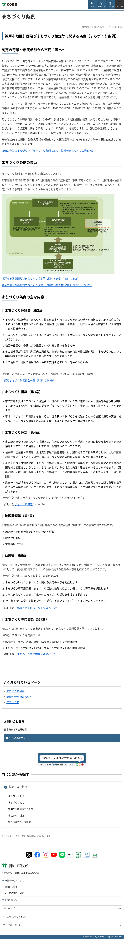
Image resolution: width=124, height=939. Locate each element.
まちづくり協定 (24, 504)
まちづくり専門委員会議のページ (36, 654)
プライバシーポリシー (12, 925)
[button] (92, 4)
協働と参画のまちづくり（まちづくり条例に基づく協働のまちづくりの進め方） (48, 150)
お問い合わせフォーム (18, 738)
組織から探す (11, 886)
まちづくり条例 (16, 795)
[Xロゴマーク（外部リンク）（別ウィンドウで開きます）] (29, 855)
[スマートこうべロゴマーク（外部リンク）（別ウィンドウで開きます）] (78, 855)
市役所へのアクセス (14, 880)
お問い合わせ (11, 899)
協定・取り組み (18, 786)
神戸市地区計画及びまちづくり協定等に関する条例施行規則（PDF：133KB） (47, 285)
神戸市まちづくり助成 (19, 821)
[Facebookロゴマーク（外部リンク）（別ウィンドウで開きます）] (37, 855)
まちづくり (14, 836)
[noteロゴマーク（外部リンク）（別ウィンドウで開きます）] (70, 855)
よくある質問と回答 (14, 893)
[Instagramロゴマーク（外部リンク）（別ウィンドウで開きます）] (45, 855)
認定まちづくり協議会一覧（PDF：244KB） (30, 380)
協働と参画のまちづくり (20, 808)
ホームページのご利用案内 (14, 916)
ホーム (4, 836)
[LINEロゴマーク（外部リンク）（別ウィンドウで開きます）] (62, 855)
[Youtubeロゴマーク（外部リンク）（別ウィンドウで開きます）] (54, 855)
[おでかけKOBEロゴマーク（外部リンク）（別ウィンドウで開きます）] (95, 855)
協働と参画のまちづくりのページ (36, 608)
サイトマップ (9, 908)
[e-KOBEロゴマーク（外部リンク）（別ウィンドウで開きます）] (87, 855)
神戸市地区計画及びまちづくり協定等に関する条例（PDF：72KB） (41, 278)
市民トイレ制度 (16, 815)
